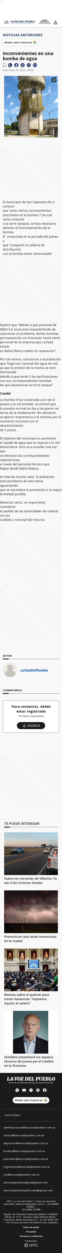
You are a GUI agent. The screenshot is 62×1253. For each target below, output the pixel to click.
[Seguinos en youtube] (24, 1090)
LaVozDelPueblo (34, 670)
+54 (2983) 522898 (31, 1209)
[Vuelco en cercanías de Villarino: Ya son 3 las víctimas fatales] (31, 853)
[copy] (35, 65)
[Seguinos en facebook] (45, 1090)
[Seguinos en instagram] (38, 1090)
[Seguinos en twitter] (31, 1090)
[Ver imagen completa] (53, 79)
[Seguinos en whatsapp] (17, 1090)
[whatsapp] (10, 65)
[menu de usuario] (55, 22)
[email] (29, 65)
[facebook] (16, 65)
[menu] (6, 22)
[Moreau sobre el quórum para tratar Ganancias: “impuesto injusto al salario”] (31, 970)
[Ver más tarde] (4, 65)
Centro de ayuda (31, 1227)
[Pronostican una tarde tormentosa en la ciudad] (31, 911)
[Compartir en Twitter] (22, 65)
